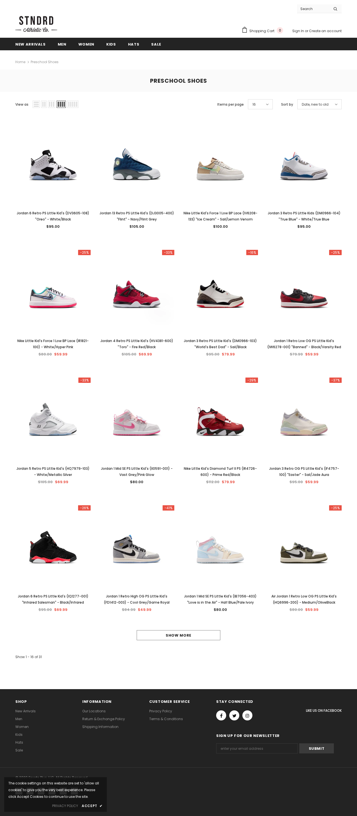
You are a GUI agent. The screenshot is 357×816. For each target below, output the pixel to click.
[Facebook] (221, 715)
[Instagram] (247, 715)
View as (21, 104)
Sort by (287, 104)
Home (20, 62)
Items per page (230, 104)
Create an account (325, 31)
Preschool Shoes (45, 62)
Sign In (298, 31)
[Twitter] (234, 715)
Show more (178, 635)
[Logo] (36, 23)
